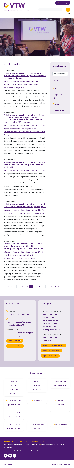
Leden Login (63, 3)
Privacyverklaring (8, 464)
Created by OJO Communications (61, 464)
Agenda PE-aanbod (49, 356)
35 (35, 286)
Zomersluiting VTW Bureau (18, 314)
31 (18, 286)
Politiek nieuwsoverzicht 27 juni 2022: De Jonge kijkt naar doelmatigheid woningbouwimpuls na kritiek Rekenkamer (24, 246)
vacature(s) (38, 401)
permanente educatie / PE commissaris (60, 405)
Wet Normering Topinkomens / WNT (14, 426)
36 (39, 286)
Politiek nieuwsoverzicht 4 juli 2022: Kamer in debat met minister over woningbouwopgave (25, 205)
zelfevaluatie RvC (61, 424)
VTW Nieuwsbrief (15, 346)
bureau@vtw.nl (36, 451)
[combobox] (48, 9)
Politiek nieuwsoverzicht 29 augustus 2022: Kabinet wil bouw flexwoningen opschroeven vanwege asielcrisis (25, 75)
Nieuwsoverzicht (14, 341)
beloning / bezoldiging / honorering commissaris (14, 387)
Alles (56, 88)
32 (23, 286)
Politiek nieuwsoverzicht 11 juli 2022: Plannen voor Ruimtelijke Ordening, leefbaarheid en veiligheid (25, 164)
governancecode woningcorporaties (60, 383)
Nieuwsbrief (59, 110)
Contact (50, 3)
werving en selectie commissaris (37, 426)
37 (43, 286)
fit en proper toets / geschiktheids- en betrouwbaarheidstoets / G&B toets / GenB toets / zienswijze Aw (14, 409)
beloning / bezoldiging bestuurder (37, 385)
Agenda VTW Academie (51, 351)
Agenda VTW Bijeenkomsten (53, 345)
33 (27, 286)
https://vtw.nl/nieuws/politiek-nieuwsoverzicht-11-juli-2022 (25, 170)
